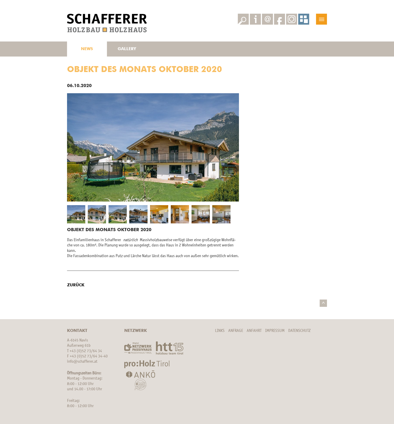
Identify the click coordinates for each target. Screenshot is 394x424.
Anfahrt (254, 331)
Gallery (127, 49)
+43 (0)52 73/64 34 (86, 351)
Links (220, 331)
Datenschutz (299, 331)
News (87, 49)
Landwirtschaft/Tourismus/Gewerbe (127, 5)
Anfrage (235, 331)
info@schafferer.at (82, 361)
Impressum (275, 331)
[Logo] (107, 23)
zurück (75, 285)
